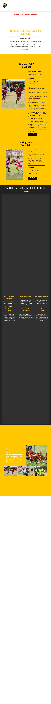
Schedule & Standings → (32, 178)
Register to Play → (25, 49)
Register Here (26, 191)
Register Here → (32, 134)
